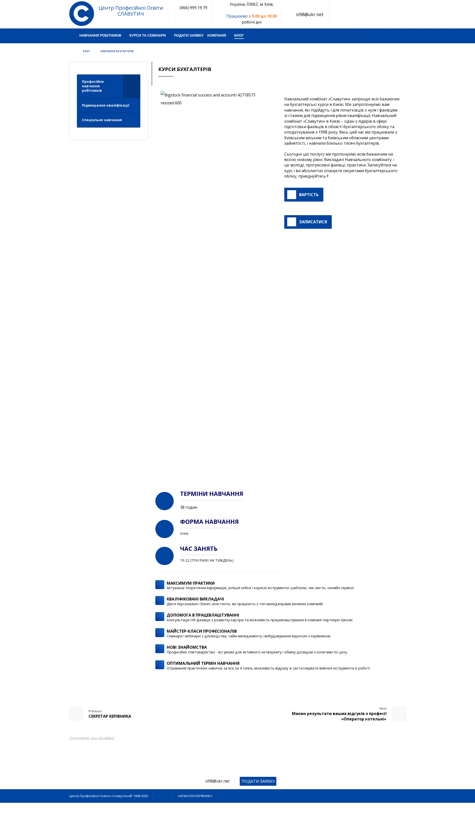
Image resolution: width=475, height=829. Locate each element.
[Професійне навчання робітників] (81, 13)
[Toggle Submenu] (131, 86)
